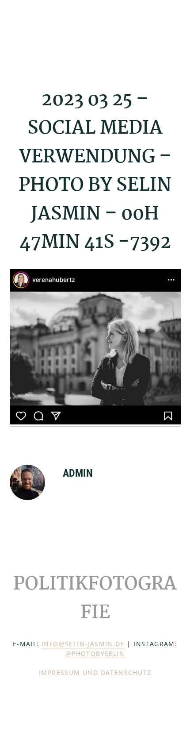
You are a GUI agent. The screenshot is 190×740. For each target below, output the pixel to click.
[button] (175, 34)
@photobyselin (95, 653)
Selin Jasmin (54, 34)
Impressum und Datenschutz (95, 672)
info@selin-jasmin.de (83, 644)
